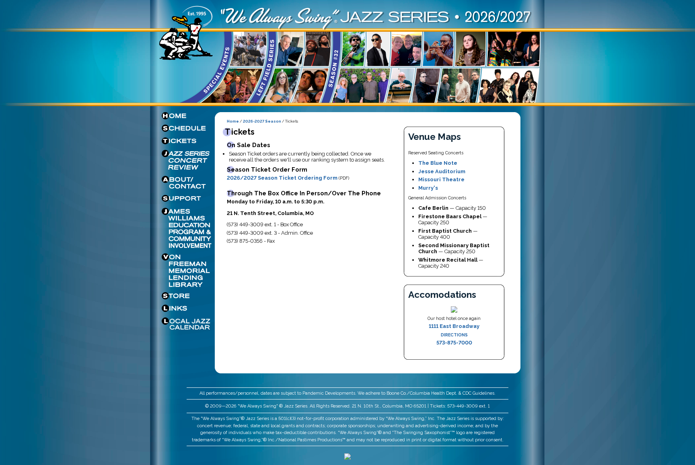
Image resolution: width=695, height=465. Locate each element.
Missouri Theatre (441, 179)
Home (233, 121)
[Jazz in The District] (347, 458)
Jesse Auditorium (441, 171)
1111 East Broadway (454, 326)
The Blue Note (437, 163)
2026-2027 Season (262, 121)
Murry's (428, 188)
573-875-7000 (454, 343)
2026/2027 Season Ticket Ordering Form (282, 178)
